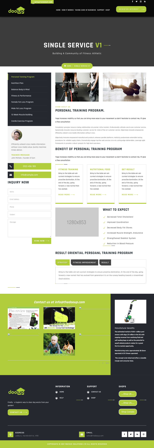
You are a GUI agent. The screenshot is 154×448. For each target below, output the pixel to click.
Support (100, 10)
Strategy (62, 262)
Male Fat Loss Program (21, 108)
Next (107, 363)
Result (105, 262)
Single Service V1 (82, 66)
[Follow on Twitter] (136, 1)
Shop (108, 10)
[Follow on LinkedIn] (144, 1)
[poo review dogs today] (23, 329)
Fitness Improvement (84, 262)
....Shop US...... (127, 402)
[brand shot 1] (23, 335)
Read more (64, 194)
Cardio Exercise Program (22, 121)
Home (58, 10)
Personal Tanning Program (22, 76)
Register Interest (129, 9)
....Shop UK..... (127, 394)
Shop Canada (127, 411)
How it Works (68, 10)
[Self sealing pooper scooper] (95, 309)
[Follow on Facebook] (132, 1)
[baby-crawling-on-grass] (59, 355)
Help (61, 398)
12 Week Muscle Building (21, 114)
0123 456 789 (29, 166)
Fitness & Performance (21, 95)
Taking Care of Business (85, 10)
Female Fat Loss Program (22, 102)
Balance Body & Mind (20, 89)
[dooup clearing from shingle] (95, 335)
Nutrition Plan (17, 83)
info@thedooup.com (43, 2)
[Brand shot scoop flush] (59, 329)
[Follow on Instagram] (140, 1)
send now (39, 241)
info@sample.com (29, 174)
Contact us (16, 412)
